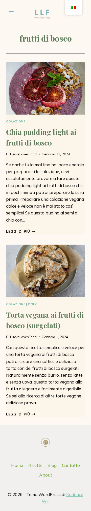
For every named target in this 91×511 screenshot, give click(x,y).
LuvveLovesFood (23, 154)
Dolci (33, 304)
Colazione (15, 121)
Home (17, 465)
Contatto (71, 465)
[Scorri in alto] (64, 503)
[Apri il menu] (11, 11)
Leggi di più (20, 231)
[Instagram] (45, 442)
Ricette (35, 465)
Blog (52, 465)
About (45, 475)
